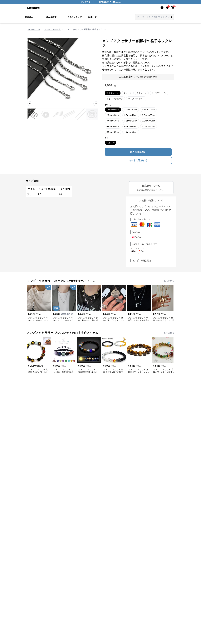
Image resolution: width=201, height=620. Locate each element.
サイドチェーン (159, 93)
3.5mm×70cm (148, 121)
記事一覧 (92, 17)
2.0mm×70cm (148, 109)
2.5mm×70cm (130, 115)
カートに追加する (138, 160)
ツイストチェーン (136, 99)
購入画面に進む (138, 152)
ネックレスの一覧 (52, 29)
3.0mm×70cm (113, 121)
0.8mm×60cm (113, 126)
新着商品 (29, 17)
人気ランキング (74, 17)
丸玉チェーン (112, 93)
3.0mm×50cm (113, 132)
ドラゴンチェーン (115, 99)
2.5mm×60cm (113, 115)
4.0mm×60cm (130, 132)
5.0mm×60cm (148, 126)
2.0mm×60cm (130, 109)
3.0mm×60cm (148, 115)
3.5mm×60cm (130, 121)
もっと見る (169, 281)
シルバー (110, 142)
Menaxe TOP (34, 29)
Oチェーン (142, 93)
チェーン (128, 93)
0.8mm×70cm (130, 126)
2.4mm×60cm (112, 109)
